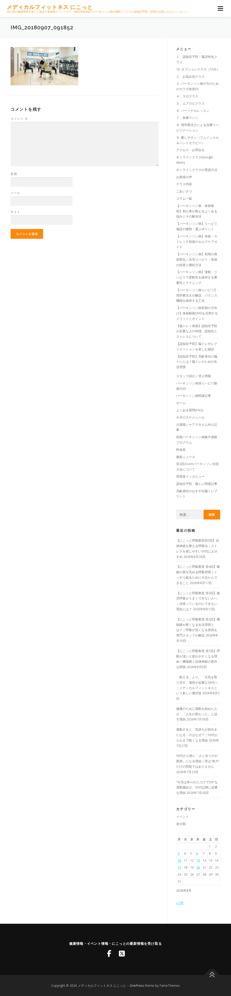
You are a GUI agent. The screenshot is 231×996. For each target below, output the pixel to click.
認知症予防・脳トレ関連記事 (196, 484)
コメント (19, 119)
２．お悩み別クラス (190, 76)
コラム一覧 (184, 198)
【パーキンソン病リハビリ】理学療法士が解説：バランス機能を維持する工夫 (196, 295)
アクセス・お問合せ (190, 150)
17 (179, 867)
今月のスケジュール (190, 417)
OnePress (137, 985)
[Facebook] (109, 953)
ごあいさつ (184, 191)
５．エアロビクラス (190, 103)
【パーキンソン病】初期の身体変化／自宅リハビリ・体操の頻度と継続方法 (196, 259)
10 (179, 860)
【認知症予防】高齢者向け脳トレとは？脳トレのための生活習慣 (196, 361)
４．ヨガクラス (187, 96)
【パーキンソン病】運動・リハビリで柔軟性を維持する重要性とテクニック (196, 277)
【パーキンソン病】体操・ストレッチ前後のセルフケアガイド (196, 241)
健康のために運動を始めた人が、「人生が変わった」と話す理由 (196, 714)
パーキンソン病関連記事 (193, 395)
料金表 (181, 449)
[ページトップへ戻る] (212, 975)
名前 (14, 174)
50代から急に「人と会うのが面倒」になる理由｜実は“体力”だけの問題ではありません (197, 761)
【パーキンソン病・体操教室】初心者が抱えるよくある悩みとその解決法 (196, 211)
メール (16, 193)
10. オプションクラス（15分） (198, 69)
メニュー (220, 8)
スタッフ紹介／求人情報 (193, 376)
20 (198, 867)
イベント (182, 816)
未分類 (181, 824)
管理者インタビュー (190, 476)
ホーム (181, 403)
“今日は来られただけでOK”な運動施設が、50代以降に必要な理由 (197, 787)
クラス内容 (184, 184)
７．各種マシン (187, 117)
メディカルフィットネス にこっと (50, 7)
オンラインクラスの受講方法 (196, 170)
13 (198, 860)
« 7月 (180, 903)
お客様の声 (184, 177)
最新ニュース (185, 457)
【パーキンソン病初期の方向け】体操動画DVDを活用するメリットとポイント (197, 313)
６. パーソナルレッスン (192, 110)
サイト (16, 212)
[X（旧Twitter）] (121, 953)
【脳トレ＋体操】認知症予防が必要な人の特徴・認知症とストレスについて (196, 331)
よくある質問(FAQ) (189, 410)
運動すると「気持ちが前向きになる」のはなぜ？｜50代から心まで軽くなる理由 (197, 734)
